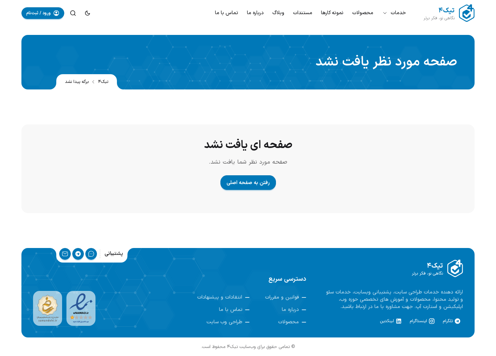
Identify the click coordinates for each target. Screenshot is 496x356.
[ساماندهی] (47, 308)
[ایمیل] (65, 254)
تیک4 (103, 82)
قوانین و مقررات (282, 297)
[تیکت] (91, 254)
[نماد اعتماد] (80, 308)
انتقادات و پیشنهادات (219, 297)
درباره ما (255, 13)
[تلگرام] (78, 254)
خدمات (398, 13)
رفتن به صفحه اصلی (248, 183)
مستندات (302, 13)
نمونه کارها (332, 13)
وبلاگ (278, 13)
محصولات (362, 13)
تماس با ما (226, 13)
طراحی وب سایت (224, 322)
